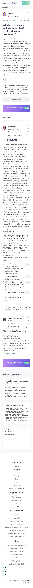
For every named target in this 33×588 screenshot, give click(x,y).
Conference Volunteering (16, 537)
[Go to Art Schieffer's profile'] (5, 130)
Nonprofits (16, 518)
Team (16, 473)
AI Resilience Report (16, 548)
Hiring (16, 476)
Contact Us (16, 485)
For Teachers (16, 503)
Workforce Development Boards (16, 527)
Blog (16, 479)
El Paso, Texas (13, 16)
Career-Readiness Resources (16, 545)
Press (16, 482)
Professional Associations (16, 534)
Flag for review (9, 301)
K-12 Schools (16, 515)
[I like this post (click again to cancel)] (28, 12)
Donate (16, 506)
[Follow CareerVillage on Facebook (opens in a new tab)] (5, 568)
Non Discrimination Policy (16, 564)
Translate (22, 20)
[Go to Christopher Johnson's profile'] (5, 321)
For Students (16, 497)
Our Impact (16, 470)
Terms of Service (16, 558)
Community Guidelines (16, 551)
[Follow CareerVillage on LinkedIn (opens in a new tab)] (5, 571)
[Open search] (20, 3)
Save (27, 264)
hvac (4, 79)
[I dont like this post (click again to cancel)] (28, 132)
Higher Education (16, 521)
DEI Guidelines (16, 555)
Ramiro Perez (16, 93)
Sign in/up (26, 3)
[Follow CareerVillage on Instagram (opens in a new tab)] (5, 575)
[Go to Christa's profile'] (5, 16)
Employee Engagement (17, 524)
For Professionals (17, 500)
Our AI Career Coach (16, 488)
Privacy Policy (16, 561)
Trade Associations (16, 530)
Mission (16, 466)
